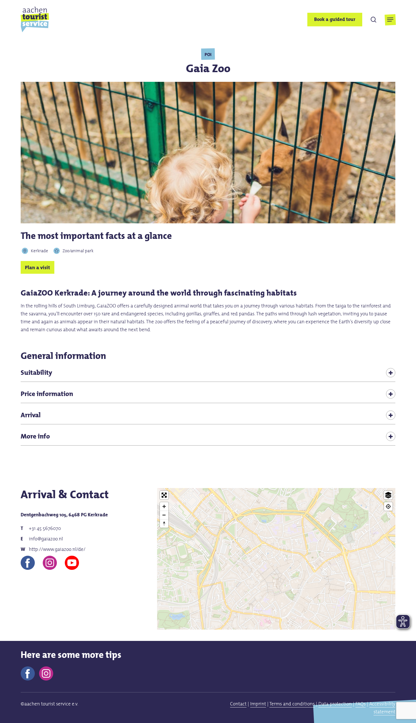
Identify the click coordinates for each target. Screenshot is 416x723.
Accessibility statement (382, 708)
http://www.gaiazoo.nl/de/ (57, 549)
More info (35, 436)
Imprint (258, 704)
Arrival (31, 414)
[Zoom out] (164, 515)
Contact (238, 704)
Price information (47, 393)
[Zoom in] (164, 506)
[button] (390, 19)
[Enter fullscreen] (164, 495)
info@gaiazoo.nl (46, 539)
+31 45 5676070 (45, 528)
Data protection (335, 704)
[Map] (276, 590)
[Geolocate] (388, 506)
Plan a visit (37, 267)
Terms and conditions (292, 704)
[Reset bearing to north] (164, 523)
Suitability (36, 372)
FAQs (360, 704)
